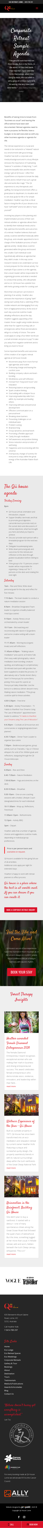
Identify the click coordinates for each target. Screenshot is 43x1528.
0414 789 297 (29, 2)
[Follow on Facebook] (19, 1517)
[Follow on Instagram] (24, 1517)
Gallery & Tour (10, 1363)
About (7, 1370)
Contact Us (9, 1394)
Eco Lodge (8, 1350)
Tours (6, 1377)
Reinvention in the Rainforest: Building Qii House (19, 1208)
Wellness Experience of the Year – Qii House (21, 1123)
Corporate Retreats (12, 1360)
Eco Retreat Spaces (12, 1353)
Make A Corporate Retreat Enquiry (21, 909)
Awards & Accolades (13, 1387)
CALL (12, 1524)
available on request (16, 851)
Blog (6, 1390)
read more (11, 1086)
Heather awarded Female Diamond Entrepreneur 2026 (18, 1043)
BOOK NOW (33, 1524)
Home (7, 1346)
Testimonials (10, 1380)
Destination (9, 1373)
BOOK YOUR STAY (21, 972)
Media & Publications (13, 1383)
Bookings (8, 1367)
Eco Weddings (10, 1356)
